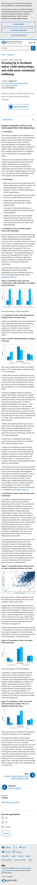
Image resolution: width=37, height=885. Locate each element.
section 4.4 (25, 490)
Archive (13, 856)
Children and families (11, 85)
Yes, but (8, 827)
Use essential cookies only (18, 30)
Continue (6, 833)
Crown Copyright (6, 860)
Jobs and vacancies (20, 860)
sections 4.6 (6, 277)
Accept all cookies (18, 24)
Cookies (28, 856)
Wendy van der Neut (12, 802)
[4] (19, 609)
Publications (10, 54)
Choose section (7, 119)
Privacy (30, 860)
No (6, 822)
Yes (6, 818)
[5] (2, 629)
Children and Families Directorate (18, 83)
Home (3, 54)
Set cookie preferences (18, 35)
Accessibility (5, 856)
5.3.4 (14, 277)
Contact (20, 856)
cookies (9, 3)
